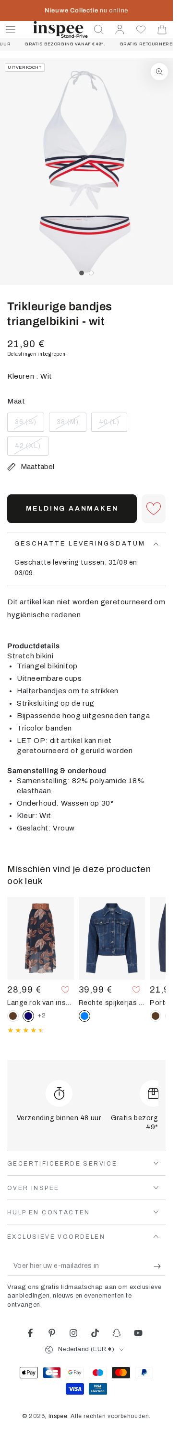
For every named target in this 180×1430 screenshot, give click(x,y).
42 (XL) (31, 449)
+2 (42, 1015)
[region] (86, 171)
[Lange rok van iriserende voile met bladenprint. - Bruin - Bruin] (13, 1016)
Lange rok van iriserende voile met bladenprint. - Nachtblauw (40, 1002)
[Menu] (10, 30)
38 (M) (71, 425)
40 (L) (112, 425)
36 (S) (29, 425)
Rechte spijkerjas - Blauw (112, 1002)
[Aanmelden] (160, 1266)
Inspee (58, 1416)
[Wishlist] (141, 30)
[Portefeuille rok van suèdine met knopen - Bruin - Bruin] (155, 1016)
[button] (98, 30)
